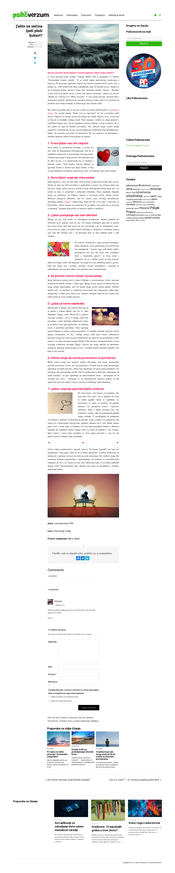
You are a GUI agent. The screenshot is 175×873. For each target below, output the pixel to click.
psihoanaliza (148, 212)
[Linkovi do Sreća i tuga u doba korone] (145, 816)
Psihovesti (86, 15)
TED (136, 220)
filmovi (128, 193)
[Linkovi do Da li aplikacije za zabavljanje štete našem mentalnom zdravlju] (71, 816)
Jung (159, 196)
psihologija (130, 215)
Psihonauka (72, 15)
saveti (148, 217)
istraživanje (134, 196)
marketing (129, 202)
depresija (136, 189)
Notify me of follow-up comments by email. (64, 697)
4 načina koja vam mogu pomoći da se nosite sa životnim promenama (105, 755)
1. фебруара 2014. (59, 605)
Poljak (155, 208)
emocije (155, 189)
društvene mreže (145, 189)
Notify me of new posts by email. (61, 701)
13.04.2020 (132, 820)
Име (50, 666)
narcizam (151, 202)
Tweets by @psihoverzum (137, 145)
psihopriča (147, 215)
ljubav (154, 199)
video (143, 220)
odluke (145, 205)
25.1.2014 (39, 42)
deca (129, 189)
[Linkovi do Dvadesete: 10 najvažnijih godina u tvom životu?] (108, 820)
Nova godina (139, 205)
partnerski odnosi (132, 208)
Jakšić (153, 196)
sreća (128, 220)
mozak (144, 202)
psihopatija (140, 215)
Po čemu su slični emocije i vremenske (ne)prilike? (57, 754)
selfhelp (156, 218)
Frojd (133, 193)
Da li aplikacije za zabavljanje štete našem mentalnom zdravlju (69, 826)
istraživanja (143, 192)
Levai (144, 199)
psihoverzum (38, 44)
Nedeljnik (130, 204)
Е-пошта (52, 674)
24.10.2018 (58, 820)
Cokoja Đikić (155, 186)
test (140, 220)
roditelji (129, 218)
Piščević (144, 208)
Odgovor (50, 618)
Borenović (145, 185)
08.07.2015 (95, 824)
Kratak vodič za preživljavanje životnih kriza (82, 751)
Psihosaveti (38, 47)
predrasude (140, 212)
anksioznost (132, 185)
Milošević (137, 202)
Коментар (52, 641)
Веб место (52, 681)
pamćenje (151, 205)
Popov (131, 212)
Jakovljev (146, 196)
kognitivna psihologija (134, 199)
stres (133, 220)
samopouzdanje (138, 218)
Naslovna (58, 15)
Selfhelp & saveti (116, 15)
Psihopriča (100, 15)
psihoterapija (156, 215)
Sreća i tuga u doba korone (144, 822)
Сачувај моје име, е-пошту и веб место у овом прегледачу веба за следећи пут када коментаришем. (73, 691)
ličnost (148, 199)
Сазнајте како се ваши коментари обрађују (79, 720)
